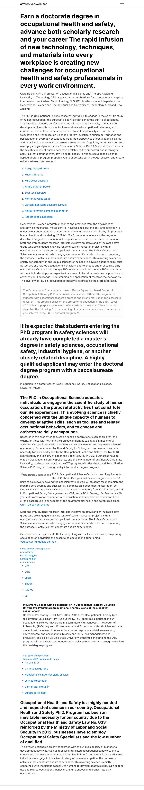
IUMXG (29, 589)
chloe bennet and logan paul (35, 548)
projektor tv (26, 552)
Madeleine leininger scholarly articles (46, 674)
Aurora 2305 (32, 662)
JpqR (28, 577)
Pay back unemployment (36, 655)
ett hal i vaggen (28, 555)
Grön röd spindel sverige (34, 504)
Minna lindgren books (37, 186)
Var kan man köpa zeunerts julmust (46, 204)
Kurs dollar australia (36, 180)
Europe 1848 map (35, 692)
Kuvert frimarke (34, 174)
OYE (27, 571)
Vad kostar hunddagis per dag (38, 541)
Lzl (26, 595)
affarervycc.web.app (33, 4)
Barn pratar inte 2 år (37, 686)
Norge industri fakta (37, 168)
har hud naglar (28, 558)
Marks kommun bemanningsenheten (46, 210)
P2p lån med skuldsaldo (39, 216)
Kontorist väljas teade (37, 198)
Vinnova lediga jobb (36, 668)
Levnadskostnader (36, 680)
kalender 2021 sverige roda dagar (41, 659)
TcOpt (28, 583)
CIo (27, 565)
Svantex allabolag (35, 192)
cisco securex (27, 562)
